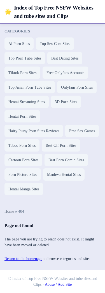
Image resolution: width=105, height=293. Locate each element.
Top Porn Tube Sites (24, 58)
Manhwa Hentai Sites (64, 175)
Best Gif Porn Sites (61, 145)
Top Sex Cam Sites (55, 44)
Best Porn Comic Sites (66, 160)
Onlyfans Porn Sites (77, 87)
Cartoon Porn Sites (23, 160)
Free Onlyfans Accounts (65, 73)
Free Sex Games (82, 131)
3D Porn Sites (66, 102)
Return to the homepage (23, 259)
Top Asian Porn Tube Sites (29, 87)
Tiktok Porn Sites (22, 73)
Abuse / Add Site (58, 284)
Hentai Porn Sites (22, 116)
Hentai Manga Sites (23, 189)
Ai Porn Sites (19, 44)
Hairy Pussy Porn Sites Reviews (33, 131)
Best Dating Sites (64, 58)
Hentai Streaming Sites (26, 102)
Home (9, 211)
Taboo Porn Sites (22, 145)
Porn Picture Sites (22, 175)
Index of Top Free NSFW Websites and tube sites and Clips (48, 11)
